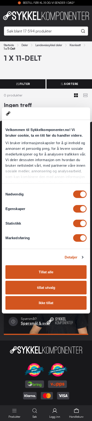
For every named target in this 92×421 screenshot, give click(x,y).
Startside (9, 45)
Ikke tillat (46, 303)
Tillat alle (46, 272)
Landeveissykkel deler (48, 45)
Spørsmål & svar (35, 323)
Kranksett (75, 45)
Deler (24, 45)
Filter (25, 84)
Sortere (71, 84)
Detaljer (71, 257)
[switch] (80, 209)
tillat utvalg (46, 288)
